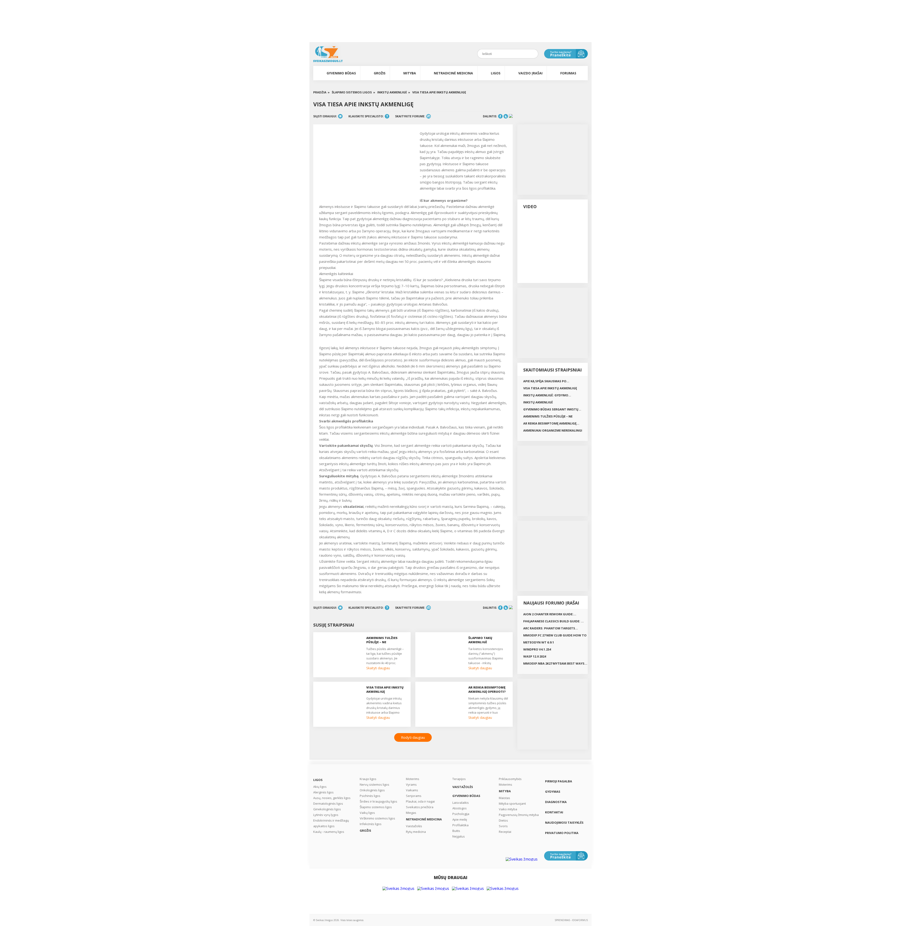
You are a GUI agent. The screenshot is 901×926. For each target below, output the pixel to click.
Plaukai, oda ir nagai (420, 801)
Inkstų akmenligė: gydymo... (547, 395)
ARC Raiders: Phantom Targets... (550, 628)
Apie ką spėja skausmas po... (546, 381)
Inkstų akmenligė (538, 402)
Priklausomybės (510, 779)
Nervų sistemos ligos (374, 784)
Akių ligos (320, 786)
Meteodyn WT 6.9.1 (538, 642)
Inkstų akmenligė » (393, 92)
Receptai (505, 832)
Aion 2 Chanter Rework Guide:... (549, 614)
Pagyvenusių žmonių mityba (519, 815)
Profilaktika (460, 825)
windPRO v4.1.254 (537, 649)
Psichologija (460, 814)
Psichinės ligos (370, 796)
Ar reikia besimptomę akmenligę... (551, 423)
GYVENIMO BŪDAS (341, 73)
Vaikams (412, 790)
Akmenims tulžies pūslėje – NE (548, 416)
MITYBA (409, 73)
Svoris (503, 826)
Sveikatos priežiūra (419, 807)
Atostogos (459, 808)
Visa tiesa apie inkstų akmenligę (439, 92)
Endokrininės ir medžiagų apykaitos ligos (331, 823)
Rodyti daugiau (413, 737)
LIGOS (495, 73)
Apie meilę (459, 819)
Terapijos (459, 779)
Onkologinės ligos (372, 790)
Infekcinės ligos (371, 824)
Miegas (411, 813)
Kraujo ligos (368, 779)
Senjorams (413, 796)
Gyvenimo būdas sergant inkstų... (552, 409)
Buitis (456, 831)
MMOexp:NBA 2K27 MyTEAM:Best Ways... (555, 663)
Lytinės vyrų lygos (325, 815)
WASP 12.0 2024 (534, 656)
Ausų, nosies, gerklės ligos (332, 798)
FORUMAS (568, 73)
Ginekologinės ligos (327, 809)
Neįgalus (458, 836)
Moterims (412, 779)
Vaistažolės (414, 826)
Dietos (503, 820)
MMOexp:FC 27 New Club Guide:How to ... (555, 636)
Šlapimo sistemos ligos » (353, 92)
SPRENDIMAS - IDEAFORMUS (571, 920)
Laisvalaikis (460, 802)
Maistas (504, 798)
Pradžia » (321, 92)
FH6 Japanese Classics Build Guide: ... (553, 621)
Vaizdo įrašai (530, 73)
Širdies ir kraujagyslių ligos (378, 801)
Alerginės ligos (323, 792)
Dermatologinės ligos (328, 803)
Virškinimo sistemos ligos (377, 818)
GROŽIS (380, 73)
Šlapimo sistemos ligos (376, 807)
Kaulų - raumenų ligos (328, 832)
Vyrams (411, 784)
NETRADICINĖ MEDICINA (453, 73)
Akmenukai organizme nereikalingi (552, 430)
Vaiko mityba (508, 809)
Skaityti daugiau (378, 668)
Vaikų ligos (367, 813)
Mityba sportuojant (512, 803)
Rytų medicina (416, 832)
